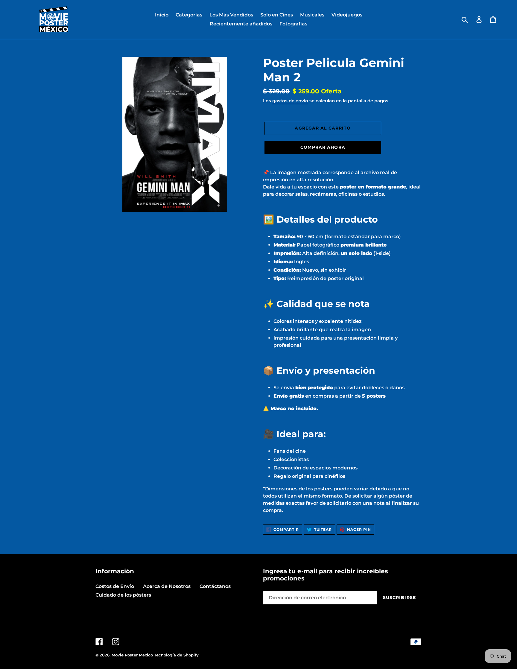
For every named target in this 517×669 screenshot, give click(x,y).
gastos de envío (290, 101)
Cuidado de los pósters (123, 595)
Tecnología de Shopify (176, 655)
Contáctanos (215, 586)
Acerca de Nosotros (167, 586)
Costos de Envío (114, 586)
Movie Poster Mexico (132, 655)
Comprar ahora (322, 147)
